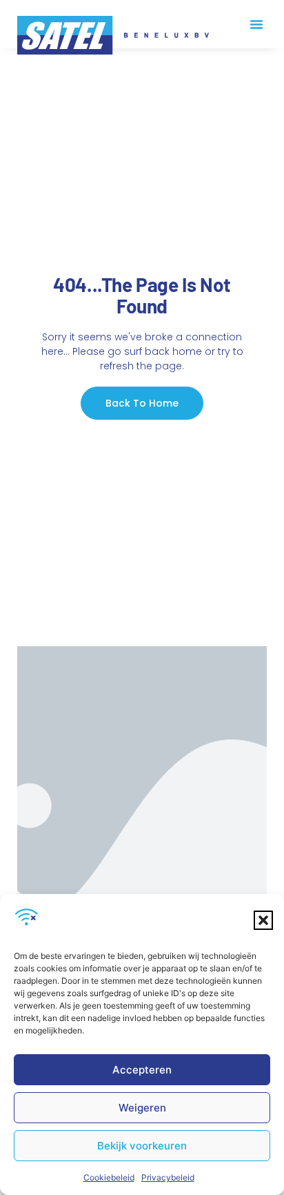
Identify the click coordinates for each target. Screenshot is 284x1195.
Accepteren (142, 1069)
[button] (263, 920)
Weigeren (142, 1107)
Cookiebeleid (108, 1177)
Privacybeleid (167, 1177)
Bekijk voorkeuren (142, 1145)
